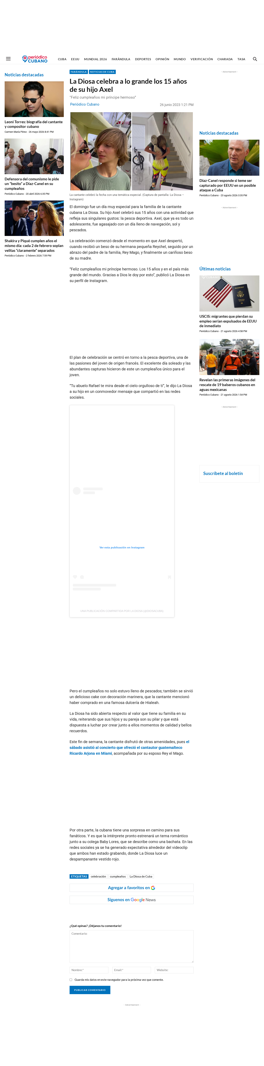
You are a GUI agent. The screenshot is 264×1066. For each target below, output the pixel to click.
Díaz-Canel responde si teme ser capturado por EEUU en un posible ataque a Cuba (227, 185)
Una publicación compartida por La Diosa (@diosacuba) (122, 611)
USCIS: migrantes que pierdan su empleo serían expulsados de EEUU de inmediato (228, 321)
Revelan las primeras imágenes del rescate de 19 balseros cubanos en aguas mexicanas (227, 384)
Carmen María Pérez (16, 131)
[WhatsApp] (109, 912)
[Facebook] (100, 912)
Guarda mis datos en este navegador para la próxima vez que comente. (119, 979)
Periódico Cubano (14, 193)
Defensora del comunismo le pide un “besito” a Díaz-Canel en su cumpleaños (32, 184)
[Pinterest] (127, 912)
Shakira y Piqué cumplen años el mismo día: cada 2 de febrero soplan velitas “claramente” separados (34, 245)
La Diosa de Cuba (141, 876)
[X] (118, 912)
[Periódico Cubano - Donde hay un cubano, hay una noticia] (34, 59)
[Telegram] (136, 912)
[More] (145, 912)
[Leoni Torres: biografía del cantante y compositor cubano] (34, 99)
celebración (98, 876)
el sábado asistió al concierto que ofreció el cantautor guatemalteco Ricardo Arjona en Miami (129, 747)
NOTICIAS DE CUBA (102, 71)
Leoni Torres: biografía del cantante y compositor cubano (34, 124)
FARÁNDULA (79, 71)
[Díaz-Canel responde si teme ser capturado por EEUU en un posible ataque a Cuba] (229, 158)
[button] (254, 59)
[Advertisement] (132, 27)
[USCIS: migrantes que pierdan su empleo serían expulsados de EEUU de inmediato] (229, 293)
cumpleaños (118, 876)
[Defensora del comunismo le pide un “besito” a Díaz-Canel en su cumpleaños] (34, 156)
